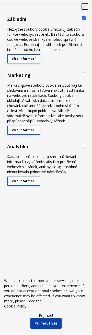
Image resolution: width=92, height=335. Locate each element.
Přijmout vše (45, 323)
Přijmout (46, 315)
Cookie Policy (15, 306)
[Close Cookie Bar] (85, 6)
